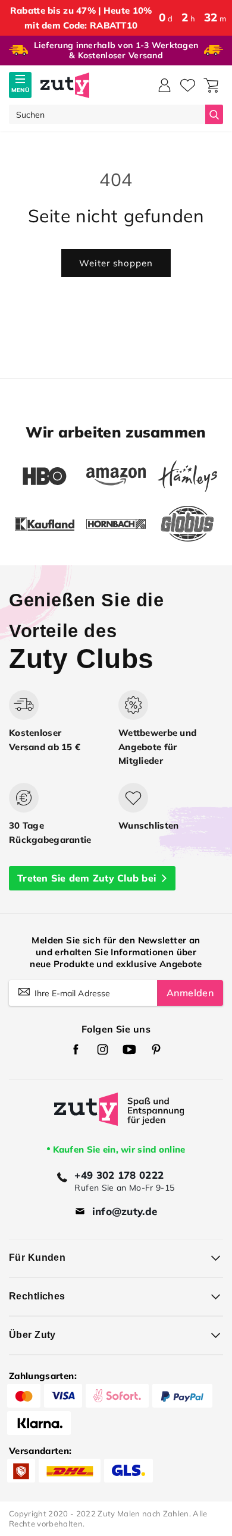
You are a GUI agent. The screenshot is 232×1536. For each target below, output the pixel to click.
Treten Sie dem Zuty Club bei (86, 878)
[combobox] (107, 114)
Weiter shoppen (116, 263)
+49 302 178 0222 (119, 1175)
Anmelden (190, 993)
